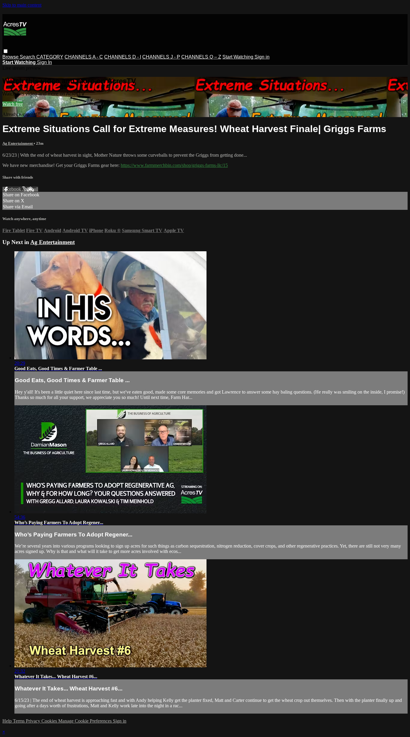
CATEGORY (49, 56)
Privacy (33, 720)
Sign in (262, 56)
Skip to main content (21, 5)
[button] (6, 51)
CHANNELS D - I (122, 56)
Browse (11, 56)
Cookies (49, 720)
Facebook (12, 189)
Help (7, 720)
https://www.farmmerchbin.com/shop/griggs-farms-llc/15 (174, 165)
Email (32, 189)
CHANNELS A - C (84, 56)
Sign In (44, 62)
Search (28, 56)
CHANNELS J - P (161, 56)
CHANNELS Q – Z (201, 56)
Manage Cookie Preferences (85, 720)
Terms (19, 720)
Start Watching (238, 56)
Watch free (12, 104)
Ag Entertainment (18, 143)
